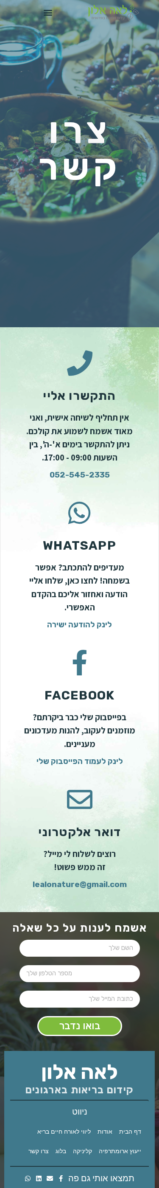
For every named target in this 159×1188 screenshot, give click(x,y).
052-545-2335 (80, 475)
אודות (105, 1132)
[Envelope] (50, 1178)
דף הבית (130, 1132)
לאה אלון (79, 1072)
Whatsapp (79, 545)
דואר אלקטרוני (79, 832)
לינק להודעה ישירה (79, 624)
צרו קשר (38, 1152)
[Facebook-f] (61, 1178)
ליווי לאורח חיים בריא (64, 1132)
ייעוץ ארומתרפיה (120, 1152)
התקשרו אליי (79, 395)
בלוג (61, 1152)
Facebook (80, 695)
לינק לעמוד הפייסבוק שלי (79, 761)
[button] (48, 13)
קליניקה (82, 1152)
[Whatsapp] (28, 1178)
